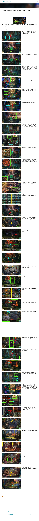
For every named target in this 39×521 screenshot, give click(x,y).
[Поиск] (37, 2)
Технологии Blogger (20, 517)
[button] (2, 15)
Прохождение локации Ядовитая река (9, 492)
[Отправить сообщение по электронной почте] (2, 494)
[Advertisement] (19, 329)
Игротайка (7, 2)
